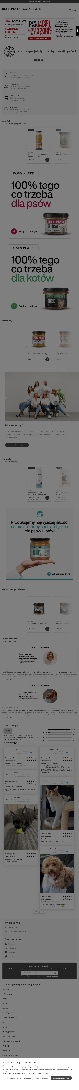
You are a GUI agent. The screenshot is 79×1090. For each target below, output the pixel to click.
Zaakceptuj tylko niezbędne (20, 1078)
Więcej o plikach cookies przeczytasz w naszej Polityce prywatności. (26, 1073)
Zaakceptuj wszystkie (61, 1078)
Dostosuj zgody (42, 1078)
